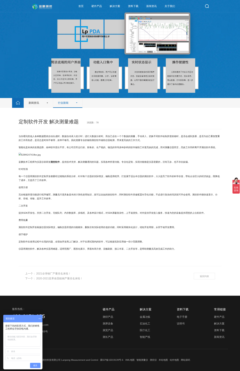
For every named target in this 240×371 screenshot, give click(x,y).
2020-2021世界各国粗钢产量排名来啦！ (59, 278)
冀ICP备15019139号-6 (111, 360)
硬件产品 (96, 6)
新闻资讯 (151, 6)
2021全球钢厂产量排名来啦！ (53, 273)
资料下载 (133, 6)
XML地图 (130, 360)
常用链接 (220, 309)
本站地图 (163, 360)
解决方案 (115, 6)
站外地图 (174, 360)
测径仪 (153, 360)
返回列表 (204, 276)
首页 (81, 6)
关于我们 (170, 6)
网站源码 (185, 360)
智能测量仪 (142, 360)
